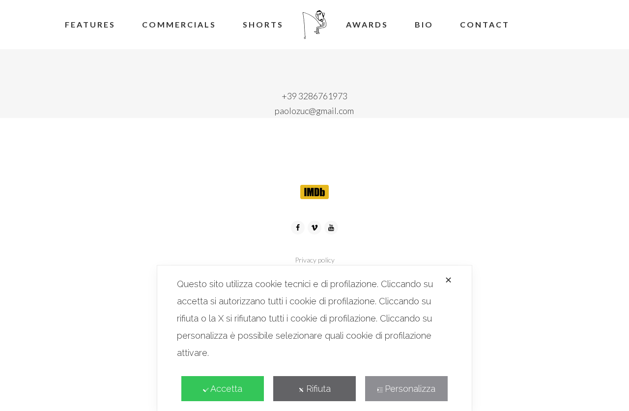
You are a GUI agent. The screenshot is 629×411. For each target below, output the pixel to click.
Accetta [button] (226, 388)
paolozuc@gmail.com (314, 110)
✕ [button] (448, 280)
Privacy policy (315, 260)
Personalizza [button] (410, 388)
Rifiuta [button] (318, 388)
